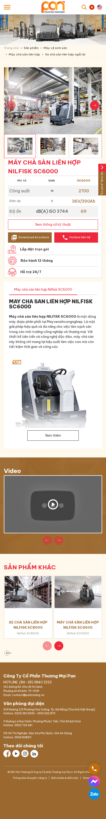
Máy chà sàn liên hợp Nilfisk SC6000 (43, 289)
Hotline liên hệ (76, 237)
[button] (94, 105)
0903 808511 (22, 737)
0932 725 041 (23, 725)
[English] (99, 7)
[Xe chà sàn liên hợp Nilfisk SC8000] (28, 592)
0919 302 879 (46, 713)
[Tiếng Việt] (91, 7)
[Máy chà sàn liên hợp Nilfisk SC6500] (78, 592)
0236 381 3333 (24, 713)
